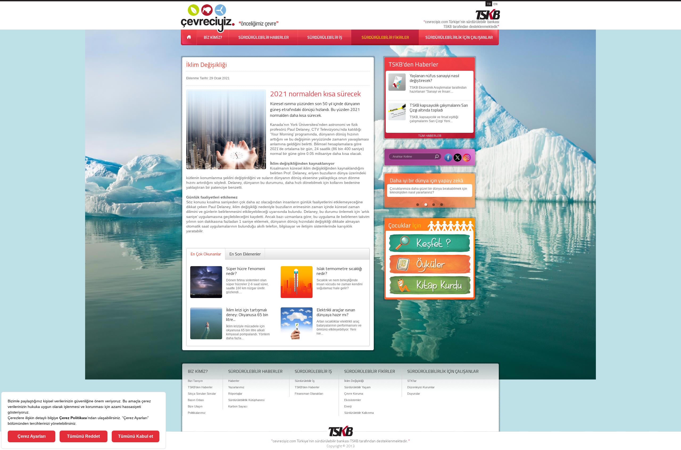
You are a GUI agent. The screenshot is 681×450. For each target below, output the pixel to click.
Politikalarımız (197, 412)
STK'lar (412, 380)
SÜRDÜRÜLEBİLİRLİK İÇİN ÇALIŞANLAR (459, 37)
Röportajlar (235, 393)
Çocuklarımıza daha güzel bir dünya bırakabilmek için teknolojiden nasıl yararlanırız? (428, 190)
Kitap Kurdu (430, 287)
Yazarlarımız (236, 387)
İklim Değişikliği (206, 64)
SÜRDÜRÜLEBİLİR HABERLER (263, 37)
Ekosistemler (352, 400)
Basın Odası (196, 400)
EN (495, 3)
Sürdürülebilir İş (305, 380)
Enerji (347, 406)
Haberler (233, 380)
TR (489, 3)
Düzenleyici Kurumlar (421, 387)
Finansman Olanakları (309, 393)
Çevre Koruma (353, 393)
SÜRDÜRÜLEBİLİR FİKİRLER (385, 37)
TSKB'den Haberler (200, 387)
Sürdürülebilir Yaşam (357, 387)
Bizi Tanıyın (195, 380)
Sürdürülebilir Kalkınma (359, 412)
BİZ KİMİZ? (213, 37)
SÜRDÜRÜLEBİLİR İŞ (324, 37)
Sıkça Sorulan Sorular (202, 393)
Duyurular (413, 393)
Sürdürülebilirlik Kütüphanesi (246, 400)
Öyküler (430, 265)
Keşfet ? (430, 245)
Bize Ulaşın (195, 406)
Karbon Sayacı (237, 406)
